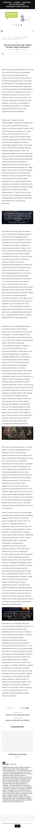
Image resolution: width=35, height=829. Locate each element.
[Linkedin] (18, 25)
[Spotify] (21, 25)
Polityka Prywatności (17, 4)
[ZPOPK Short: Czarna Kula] (17, 741)
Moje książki (26, 2)
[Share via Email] (27, 708)
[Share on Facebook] (22, 708)
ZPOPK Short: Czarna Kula (17, 754)
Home (3, 37)
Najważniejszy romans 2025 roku (17, 6)
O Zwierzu (17, 2)
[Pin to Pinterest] (25, 708)
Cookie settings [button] (27, 823)
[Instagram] (16, 25)
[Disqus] (17, 783)
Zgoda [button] (17, 826)
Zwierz (17, 49)
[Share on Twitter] (23, 708)
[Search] (33, 31)
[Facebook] (13, 25)
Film (10, 37)
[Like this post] (20, 708)
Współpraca (7, 2)
